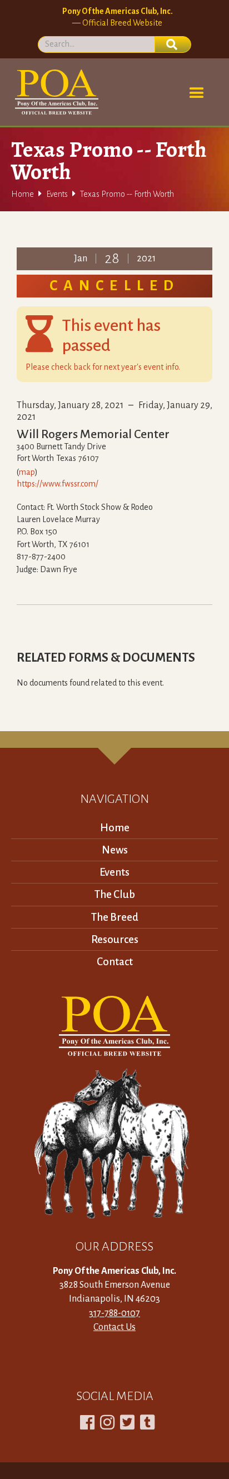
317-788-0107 (114, 1313)
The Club (114, 894)
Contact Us (114, 1327)
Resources (114, 939)
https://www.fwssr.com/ (57, 483)
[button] (197, 93)
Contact (115, 961)
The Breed (114, 917)
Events (57, 194)
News (115, 850)
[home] (54, 92)
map (27, 472)
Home (22, 194)
